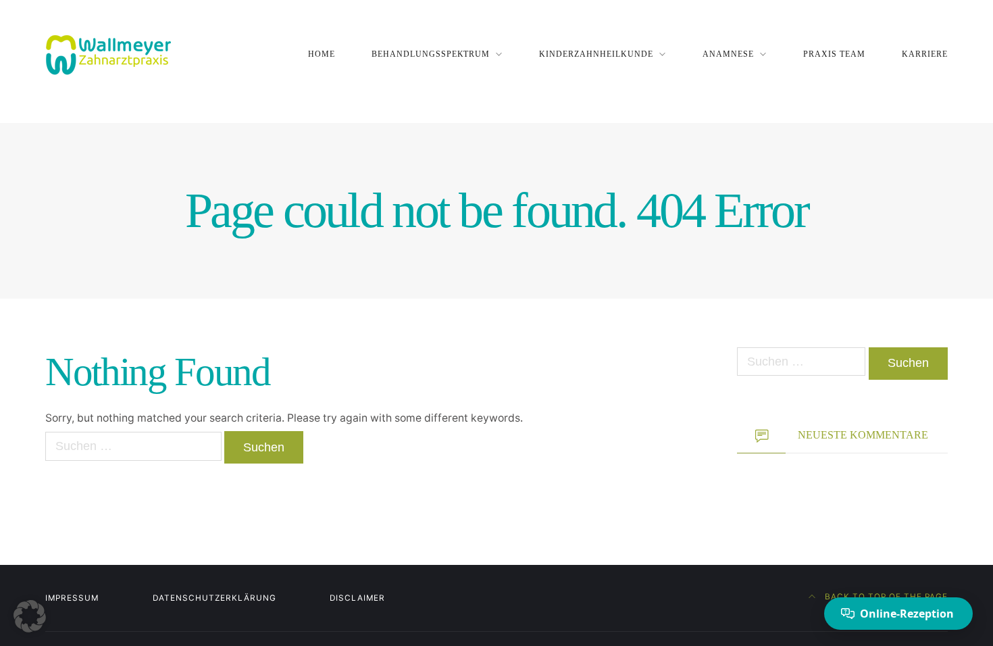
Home (321, 54)
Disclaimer (357, 598)
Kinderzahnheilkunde (596, 54)
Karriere (925, 54)
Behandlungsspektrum (431, 54)
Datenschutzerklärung (214, 598)
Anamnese (728, 54)
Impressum (72, 598)
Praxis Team (834, 54)
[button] (29, 616)
